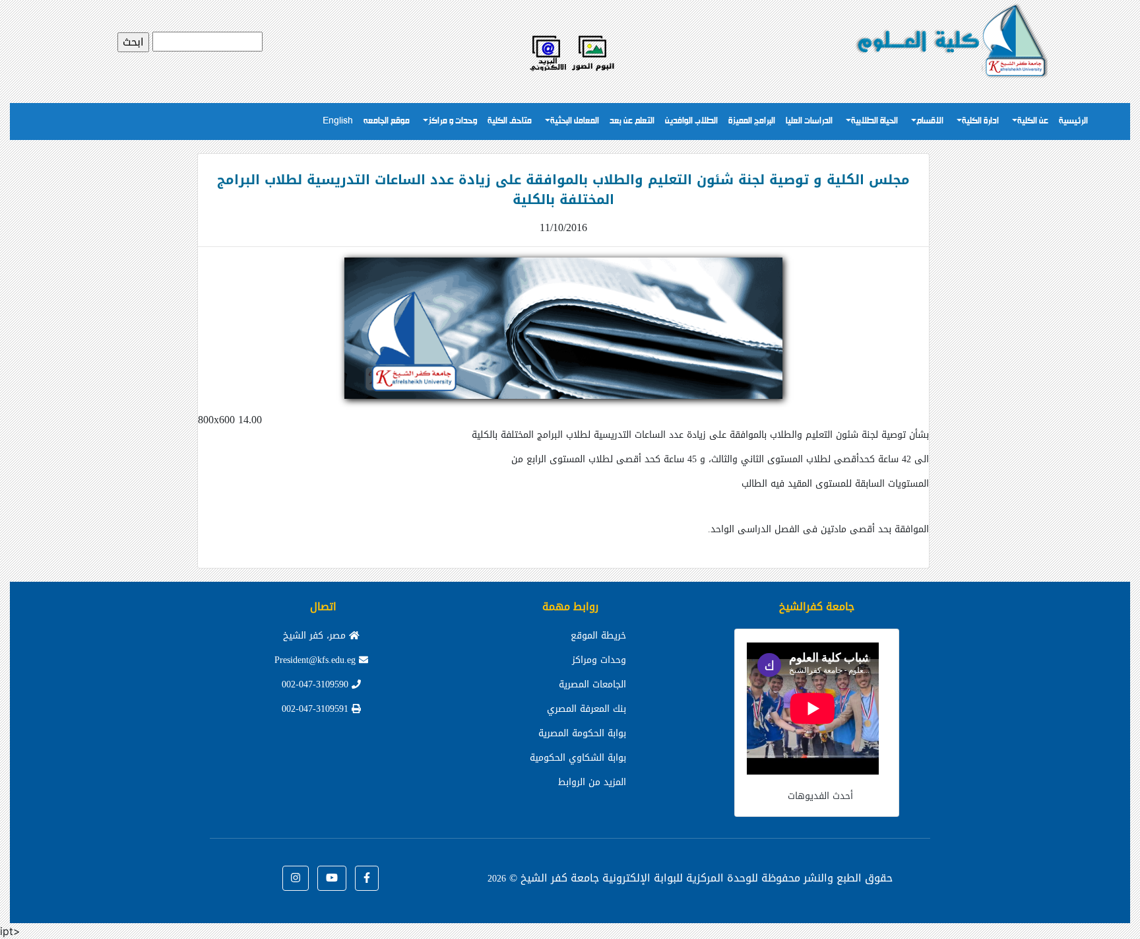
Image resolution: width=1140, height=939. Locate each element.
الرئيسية (1073, 121)
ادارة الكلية (980, 121)
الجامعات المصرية (592, 684)
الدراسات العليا (809, 121)
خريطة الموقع (598, 635)
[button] (367, 878)
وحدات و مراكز (452, 121)
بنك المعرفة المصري (586, 709)
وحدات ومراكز (599, 660)
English (338, 121)
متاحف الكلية (510, 121)
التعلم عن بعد (632, 121)
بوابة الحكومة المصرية (582, 733)
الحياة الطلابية (874, 121)
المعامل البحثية (574, 121)
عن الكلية (1032, 121)
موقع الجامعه (387, 121)
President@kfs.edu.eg (316, 660)
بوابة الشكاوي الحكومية (578, 758)
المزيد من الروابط (592, 782)
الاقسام (929, 121)
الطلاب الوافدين (691, 121)
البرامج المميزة (751, 121)
